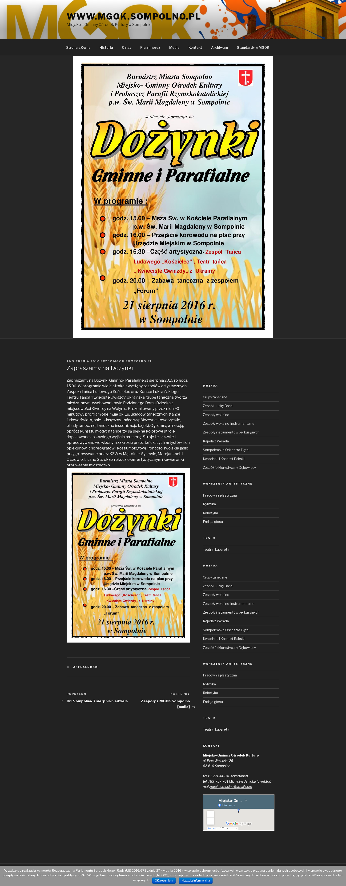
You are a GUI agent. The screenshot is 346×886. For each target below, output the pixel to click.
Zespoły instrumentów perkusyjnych (231, 432)
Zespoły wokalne (216, 415)
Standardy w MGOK (253, 47)
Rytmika (209, 504)
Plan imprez (150, 47)
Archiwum (219, 47)
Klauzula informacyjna (195, 880)
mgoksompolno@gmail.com (231, 787)
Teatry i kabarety (216, 549)
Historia (106, 47)
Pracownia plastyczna (220, 495)
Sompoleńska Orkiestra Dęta (226, 450)
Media (174, 47)
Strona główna (78, 47)
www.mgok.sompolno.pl (134, 16)
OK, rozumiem (164, 880)
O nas (126, 47)
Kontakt (195, 47)
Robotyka (210, 513)
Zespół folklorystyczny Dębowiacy (229, 467)
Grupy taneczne (215, 397)
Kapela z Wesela (216, 441)
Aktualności (86, 667)
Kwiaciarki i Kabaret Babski (224, 459)
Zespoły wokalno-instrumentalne (228, 423)
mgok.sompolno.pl (132, 361)
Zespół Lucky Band (218, 406)
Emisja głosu (213, 522)
